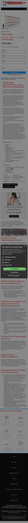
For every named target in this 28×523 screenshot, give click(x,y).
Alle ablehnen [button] (14, 272)
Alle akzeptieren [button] (14, 269)
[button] (14, 275)
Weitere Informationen (7, 254)
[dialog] (14, 261)
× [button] (25, 246)
